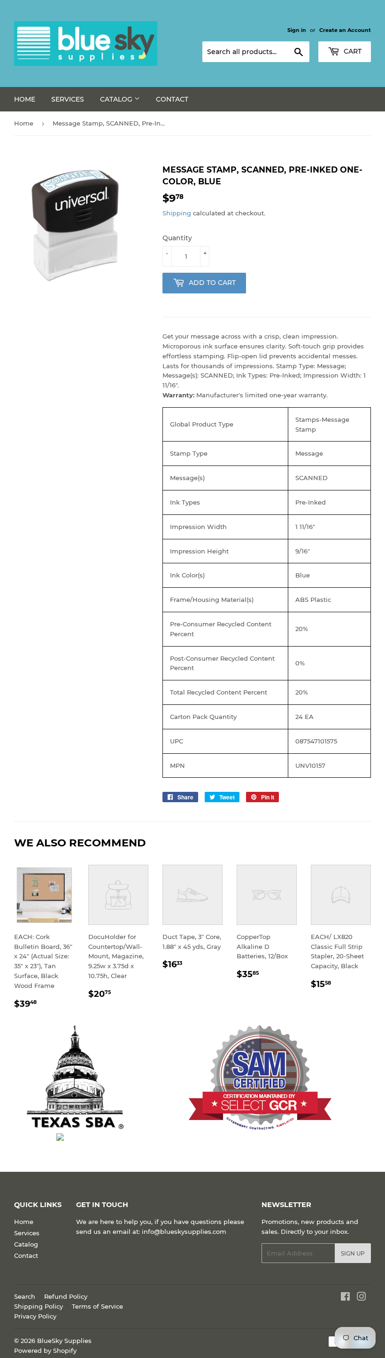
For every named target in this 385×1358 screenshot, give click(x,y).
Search (24, 1296)
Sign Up (353, 1253)
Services (67, 99)
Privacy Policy (35, 1316)
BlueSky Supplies (64, 1340)
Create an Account (345, 30)
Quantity (177, 238)
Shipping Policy (38, 1306)
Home (24, 99)
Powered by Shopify (45, 1350)
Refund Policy (65, 1296)
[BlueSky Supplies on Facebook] (345, 1298)
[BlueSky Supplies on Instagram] (361, 1298)
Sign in (296, 30)
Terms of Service (97, 1306)
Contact (172, 99)
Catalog (117, 99)
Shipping (176, 213)
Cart (352, 51)
